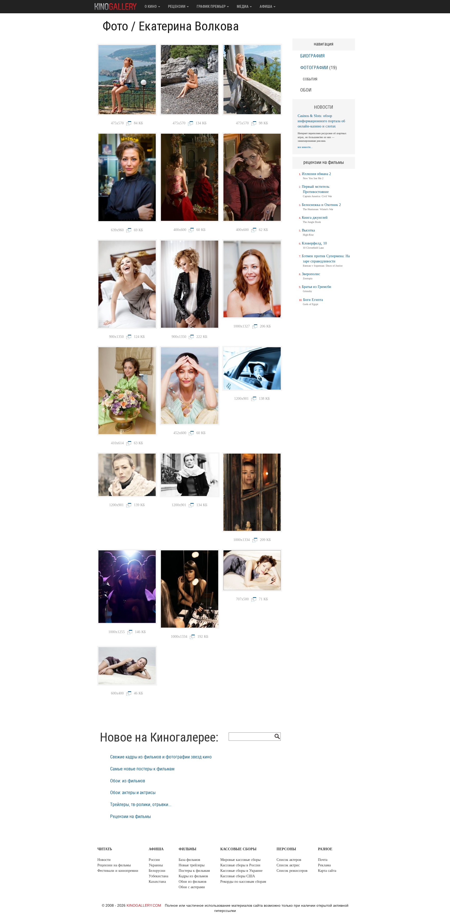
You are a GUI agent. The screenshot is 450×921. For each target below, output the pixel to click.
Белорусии (157, 871)
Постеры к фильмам (194, 871)
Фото (115, 26)
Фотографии (314, 68)
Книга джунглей (315, 218)
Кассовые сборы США (237, 876)
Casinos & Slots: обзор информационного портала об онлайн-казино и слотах (321, 121)
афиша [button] (266, 6)
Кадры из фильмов (193, 876)
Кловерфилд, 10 (314, 243)
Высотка (308, 230)
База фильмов (189, 860)
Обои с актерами (192, 887)
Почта (322, 860)
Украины (156, 865)
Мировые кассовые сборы (240, 860)
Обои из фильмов (193, 882)
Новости (104, 860)
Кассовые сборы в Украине (241, 871)
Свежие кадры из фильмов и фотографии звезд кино (161, 757)
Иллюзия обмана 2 (316, 174)
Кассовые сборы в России (240, 865)
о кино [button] (151, 6)
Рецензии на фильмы (130, 817)
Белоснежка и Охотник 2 (321, 205)
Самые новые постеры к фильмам (142, 769)
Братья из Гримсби (316, 287)
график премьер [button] (211, 6)
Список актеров (289, 860)
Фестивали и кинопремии (117, 871)
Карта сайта (327, 871)
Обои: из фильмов (127, 781)
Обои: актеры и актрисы (132, 793)
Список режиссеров (292, 871)
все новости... (305, 147)
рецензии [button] (177, 6)
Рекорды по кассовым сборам (243, 882)
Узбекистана (158, 876)
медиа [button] (243, 6)
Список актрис (288, 865)
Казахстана (157, 882)
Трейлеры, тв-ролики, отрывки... (140, 805)
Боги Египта (313, 300)
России (154, 860)
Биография (312, 56)
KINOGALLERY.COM (144, 905)
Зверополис (311, 274)
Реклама (324, 865)
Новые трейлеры (191, 865)
